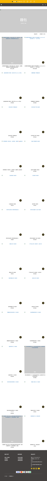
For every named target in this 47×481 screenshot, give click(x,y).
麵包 (25, 23)
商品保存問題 (20, 457)
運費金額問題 (20, 460)
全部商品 (22, 23)
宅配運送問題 (20, 458)
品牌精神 (6, 460)
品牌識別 (6, 458)
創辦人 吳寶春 (7, 457)
